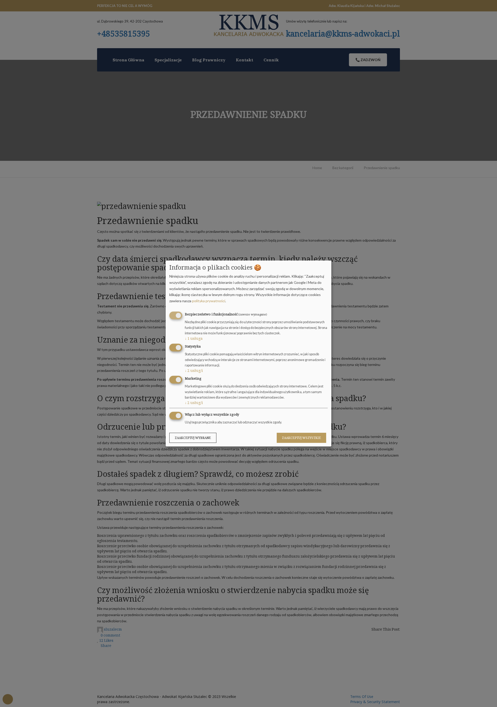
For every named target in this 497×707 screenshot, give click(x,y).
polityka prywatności (208, 301)
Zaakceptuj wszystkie (301, 437)
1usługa (194, 338)
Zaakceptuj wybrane (193, 437)
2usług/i (194, 370)
